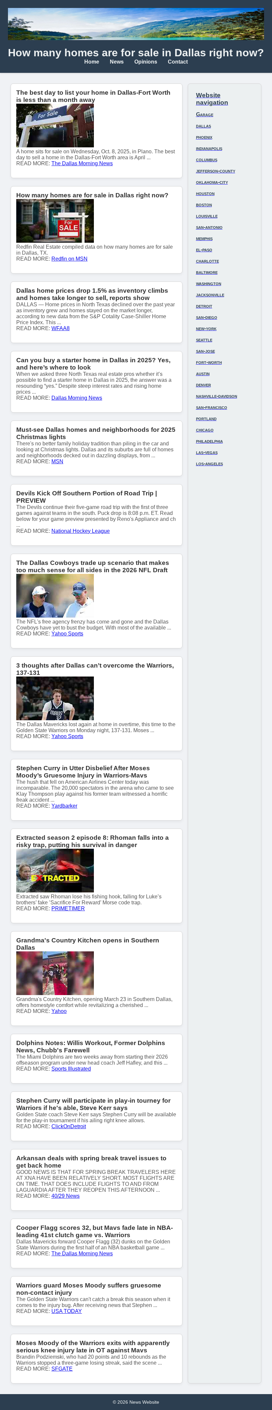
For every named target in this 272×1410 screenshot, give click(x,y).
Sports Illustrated (71, 1069)
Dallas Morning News (76, 398)
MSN (57, 461)
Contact (178, 62)
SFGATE (62, 1369)
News (117, 62)
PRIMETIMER (68, 908)
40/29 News (65, 1196)
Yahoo (59, 1011)
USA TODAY (66, 1311)
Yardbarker (64, 806)
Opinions (145, 62)
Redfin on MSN (69, 259)
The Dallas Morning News (82, 163)
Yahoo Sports (67, 633)
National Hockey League (80, 531)
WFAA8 (60, 328)
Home (91, 62)
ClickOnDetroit (68, 1126)
